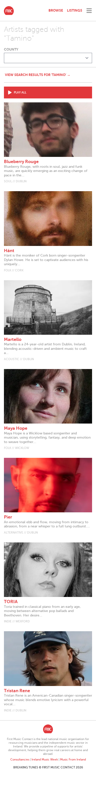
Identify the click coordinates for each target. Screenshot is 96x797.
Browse (55, 10)
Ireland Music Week (45, 759)
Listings (74, 10)
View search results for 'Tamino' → (37, 75)
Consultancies (19, 759)
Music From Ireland (73, 759)
